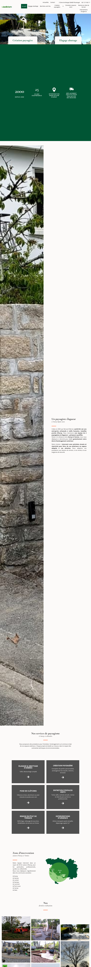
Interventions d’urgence (84, 10)
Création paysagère (57, 6)
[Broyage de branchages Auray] (16, 928)
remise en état (67, 744)
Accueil (24, 6)
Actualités (46, 2)
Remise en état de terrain (83, 6)
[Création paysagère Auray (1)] (45, 929)
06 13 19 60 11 (86, 2)
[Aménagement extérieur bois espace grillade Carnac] (45, 952)
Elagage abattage (33, 6)
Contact (52, 2)
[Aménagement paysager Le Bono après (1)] (75, 932)
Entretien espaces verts (71, 6)
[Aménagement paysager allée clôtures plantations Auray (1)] (16, 952)
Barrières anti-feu (45, 6)
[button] (16, 931)
